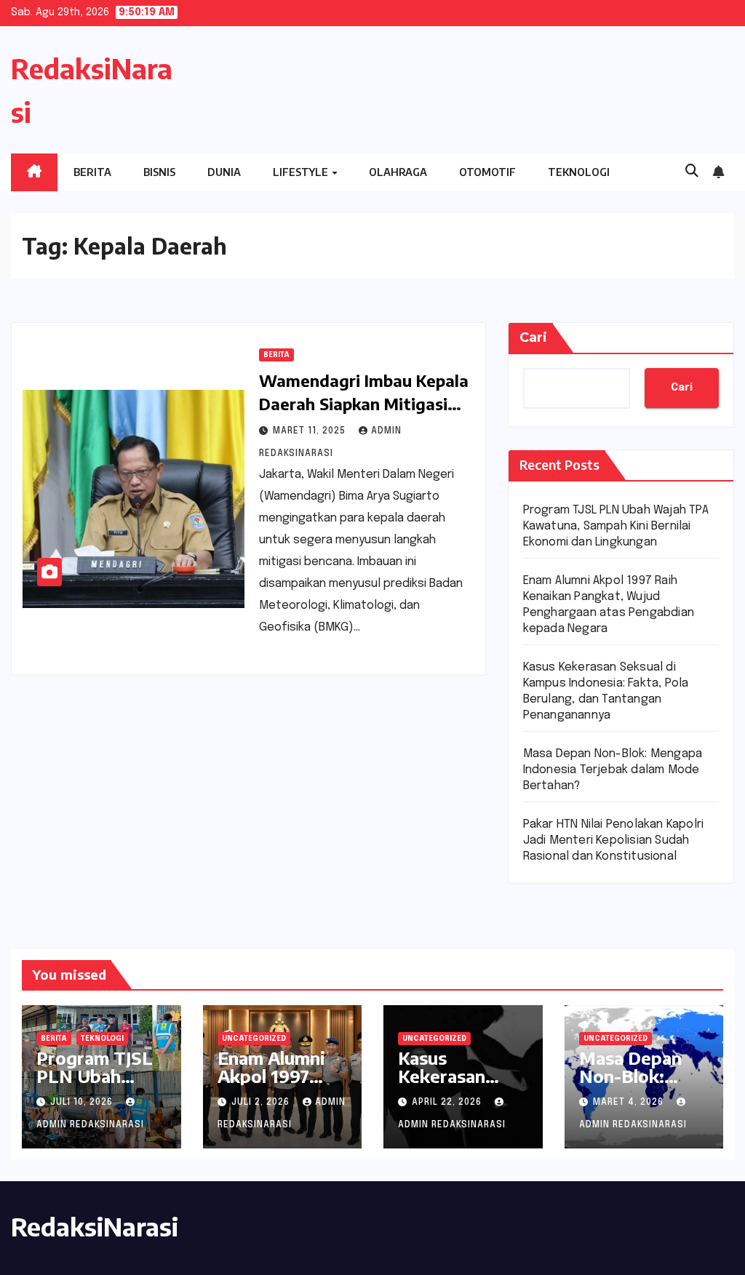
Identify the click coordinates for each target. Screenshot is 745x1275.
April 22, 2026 (448, 1102)
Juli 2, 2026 (261, 1102)
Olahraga (398, 172)
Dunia (224, 172)
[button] (691, 171)
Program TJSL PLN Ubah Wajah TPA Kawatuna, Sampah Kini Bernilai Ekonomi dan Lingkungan (616, 526)
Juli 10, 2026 (83, 1102)
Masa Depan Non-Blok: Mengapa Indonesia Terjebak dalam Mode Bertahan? (613, 770)
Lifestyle (301, 172)
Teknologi (579, 172)
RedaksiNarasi (94, 1226)
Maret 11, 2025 (310, 431)
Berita (92, 172)
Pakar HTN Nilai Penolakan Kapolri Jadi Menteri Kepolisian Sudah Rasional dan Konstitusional (613, 840)
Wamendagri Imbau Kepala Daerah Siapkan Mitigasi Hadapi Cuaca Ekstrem (364, 403)
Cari (533, 337)
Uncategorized (254, 1038)
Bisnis (159, 172)
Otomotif (487, 172)
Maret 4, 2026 (629, 1102)
